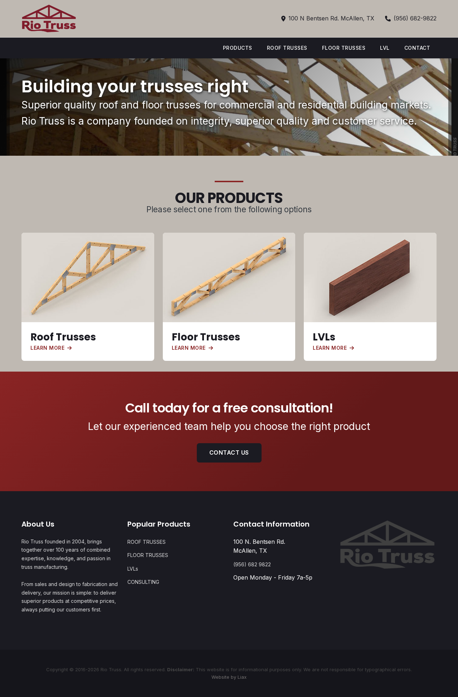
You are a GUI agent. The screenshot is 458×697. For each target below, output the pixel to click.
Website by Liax (229, 677)
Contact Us (229, 452)
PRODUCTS (237, 48)
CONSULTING (143, 582)
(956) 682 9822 (252, 564)
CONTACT (417, 48)
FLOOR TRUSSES (344, 48)
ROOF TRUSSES (287, 48)
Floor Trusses (206, 337)
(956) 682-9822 (415, 18)
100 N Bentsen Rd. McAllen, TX (331, 18)
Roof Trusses (63, 337)
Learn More (47, 348)
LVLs (324, 337)
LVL (385, 48)
